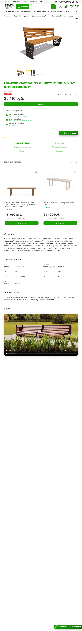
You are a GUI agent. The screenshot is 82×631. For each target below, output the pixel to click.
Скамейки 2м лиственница (62, 16)
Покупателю (33, 2)
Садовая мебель (39, 11)
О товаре (59, 143)
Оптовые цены (59, 147)
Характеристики (22, 147)
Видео (22, 151)
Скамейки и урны (55, 11)
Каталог (24, 7)
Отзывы (7, 2)
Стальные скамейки (40, 16)
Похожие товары (22, 143)
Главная (7, 16)
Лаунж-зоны (26, 11)
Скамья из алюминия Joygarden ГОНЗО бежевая (59, 204)
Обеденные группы (11, 11)
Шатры (67, 11)
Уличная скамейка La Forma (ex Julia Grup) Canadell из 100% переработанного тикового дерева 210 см (21, 205)
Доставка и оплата (19, 2)
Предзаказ (41, 104)
